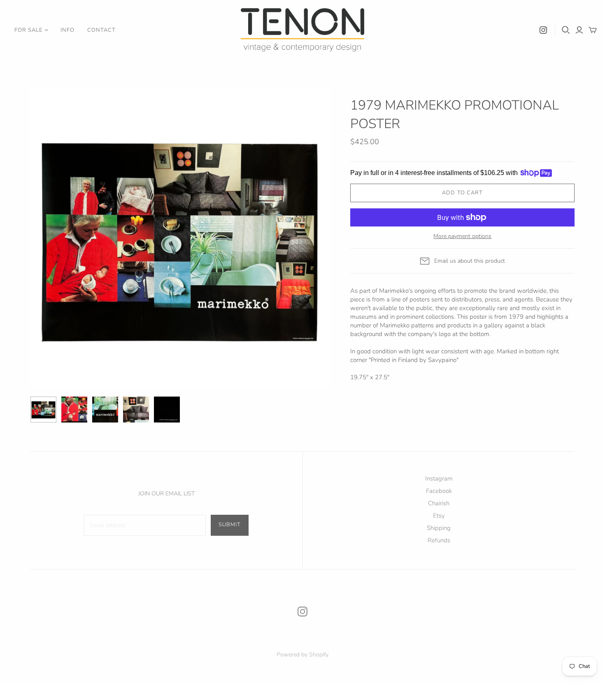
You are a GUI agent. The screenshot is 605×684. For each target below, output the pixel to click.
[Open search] (566, 30)
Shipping (439, 528)
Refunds (439, 540)
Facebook (439, 491)
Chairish (438, 503)
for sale (28, 30)
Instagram (439, 478)
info (67, 30)
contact (101, 30)
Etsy (439, 515)
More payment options (462, 236)
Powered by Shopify (302, 654)
